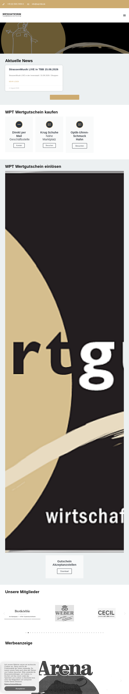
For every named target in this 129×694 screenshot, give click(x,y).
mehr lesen (14, 81)
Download (64, 571)
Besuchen (49, 145)
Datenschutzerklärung (12, 684)
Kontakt (19, 145)
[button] (124, 15)
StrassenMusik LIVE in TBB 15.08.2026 (33, 69)
